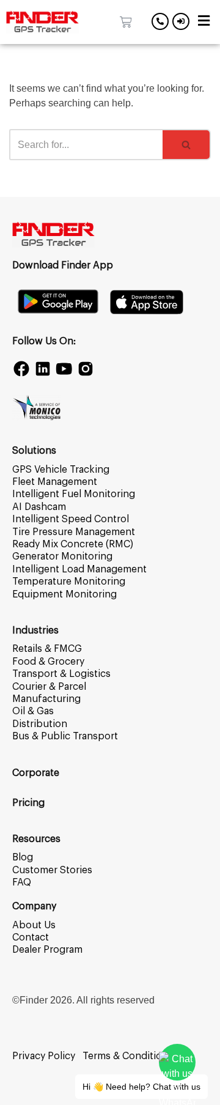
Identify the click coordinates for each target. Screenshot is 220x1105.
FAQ (21, 882)
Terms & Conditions (127, 1056)
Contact (30, 937)
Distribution (39, 724)
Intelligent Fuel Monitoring (73, 494)
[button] (203, 22)
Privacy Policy (43, 1056)
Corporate (35, 773)
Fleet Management (54, 482)
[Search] (187, 144)
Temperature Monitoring (68, 581)
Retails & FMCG (47, 649)
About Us (34, 925)
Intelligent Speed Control (70, 519)
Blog (22, 857)
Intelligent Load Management (79, 569)
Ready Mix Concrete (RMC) (72, 544)
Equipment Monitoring (64, 594)
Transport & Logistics (61, 674)
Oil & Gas (33, 711)
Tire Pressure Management (73, 532)
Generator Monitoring (62, 556)
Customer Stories (52, 870)
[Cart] (126, 22)
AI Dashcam (39, 507)
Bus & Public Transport (65, 736)
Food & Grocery (48, 662)
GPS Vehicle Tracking (60, 470)
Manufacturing (46, 699)
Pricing (28, 803)
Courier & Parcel (49, 687)
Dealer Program (47, 950)
